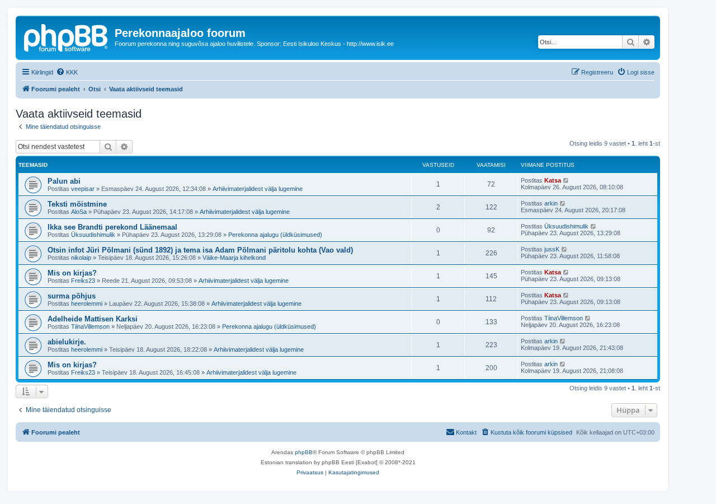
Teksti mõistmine (77, 204)
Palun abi (64, 181)
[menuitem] (67, 72)
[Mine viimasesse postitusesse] (566, 180)
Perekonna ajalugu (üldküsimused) (275, 234)
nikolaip (81, 257)
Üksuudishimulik (93, 234)
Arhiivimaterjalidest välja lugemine (258, 188)
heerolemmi (86, 303)
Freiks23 (83, 280)
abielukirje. (67, 342)
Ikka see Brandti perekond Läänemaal (112, 227)
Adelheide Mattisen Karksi (93, 319)
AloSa (79, 211)
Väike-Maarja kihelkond (234, 257)
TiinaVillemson (90, 326)
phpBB (304, 452)
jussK (551, 249)
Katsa (552, 180)
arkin (551, 203)
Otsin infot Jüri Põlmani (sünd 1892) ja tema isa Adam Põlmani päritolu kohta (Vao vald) (200, 250)
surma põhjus (72, 296)
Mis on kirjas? (72, 273)
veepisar (83, 188)
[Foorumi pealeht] (66, 36)
